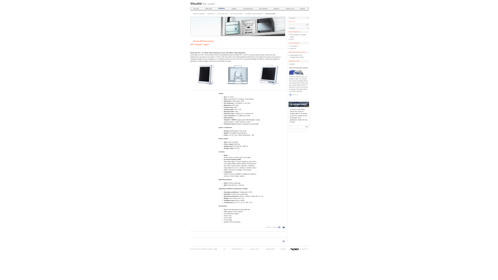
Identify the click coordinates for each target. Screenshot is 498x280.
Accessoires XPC (222, 13)
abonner (292, 64)
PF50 (291, 39)
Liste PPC (293, 48)
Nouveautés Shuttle (236, 13)
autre (306, 126)
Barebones (211, 13)
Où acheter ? (294, 46)
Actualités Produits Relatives (253, 13)
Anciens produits (270, 13)
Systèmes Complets (199, 13)
